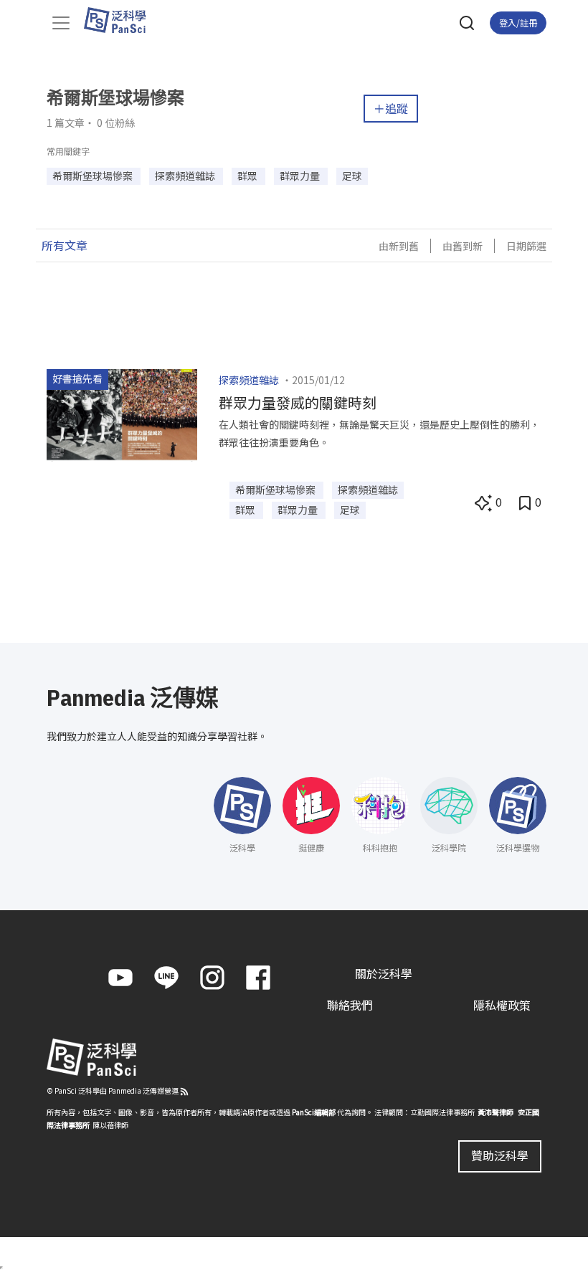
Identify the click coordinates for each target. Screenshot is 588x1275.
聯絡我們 (350, 1004)
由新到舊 (399, 246)
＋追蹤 (391, 108)
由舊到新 (462, 246)
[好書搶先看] (122, 413)
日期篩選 (526, 246)
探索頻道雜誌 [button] (186, 175)
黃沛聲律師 (495, 1112)
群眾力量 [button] (301, 175)
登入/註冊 (518, 22)
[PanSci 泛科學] (121, 20)
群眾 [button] (248, 175)
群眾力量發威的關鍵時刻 (297, 402)
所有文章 (64, 245)
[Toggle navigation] (61, 23)
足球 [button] (352, 175)
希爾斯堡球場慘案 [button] (93, 175)
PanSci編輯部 (314, 1112)
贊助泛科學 (499, 1155)
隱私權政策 (502, 1004)
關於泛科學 (383, 973)
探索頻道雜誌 (249, 380)
